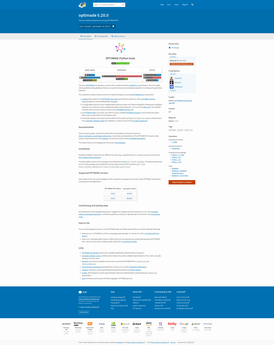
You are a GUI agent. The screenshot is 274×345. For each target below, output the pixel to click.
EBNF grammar (149, 99)
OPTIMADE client (90, 113)
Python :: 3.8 (176, 157)
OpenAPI (85, 261)
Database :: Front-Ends (180, 175)
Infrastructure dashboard (141, 300)
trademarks (119, 342)
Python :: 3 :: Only (178, 155)
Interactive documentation (91, 267)
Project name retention (118, 306)
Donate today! (84, 312)
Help (162, 4)
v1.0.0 (113, 193)
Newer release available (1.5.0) (182, 64)
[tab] (86, 36)
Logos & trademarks (139, 306)
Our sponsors (137, 308)
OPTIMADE (90, 85)
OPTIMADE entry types (110, 99)
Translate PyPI (159, 303)
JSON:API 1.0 (133, 85)
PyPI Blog (136, 297)
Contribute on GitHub (162, 300)
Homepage (175, 48)
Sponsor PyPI (159, 306)
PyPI (124, 162)
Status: (88, 307)
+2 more (173, 90)
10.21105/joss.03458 (129, 241)
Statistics (136, 303)
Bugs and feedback (161, 297)
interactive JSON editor (137, 267)
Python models (135, 270)
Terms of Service (182, 297)
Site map (173, 342)
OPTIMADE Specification (90, 253)
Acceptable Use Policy (184, 308)
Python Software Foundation (88, 299)
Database (175, 168)
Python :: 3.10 (176, 162)
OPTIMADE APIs (138, 95)
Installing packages (117, 297)
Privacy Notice (181, 306)
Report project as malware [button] (182, 182)
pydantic (85, 99)
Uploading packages (117, 300)
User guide (114, 303)
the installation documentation (90, 157)
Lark (142, 99)
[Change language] (192, 4)
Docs (169, 4)
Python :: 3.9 (176, 160)
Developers (176, 148)
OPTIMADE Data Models (136, 138)
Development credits (161, 308)
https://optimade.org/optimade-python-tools (95, 136)
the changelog (120, 143)
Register (185, 4)
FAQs (112, 308)
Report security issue (183, 300)
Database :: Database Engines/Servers (179, 172)
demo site (146, 107)
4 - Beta (174, 142)
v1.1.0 (113, 198)
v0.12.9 (129, 193)
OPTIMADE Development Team (180, 101)
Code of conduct (182, 303)
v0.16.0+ (129, 198)
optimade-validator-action (95, 121)
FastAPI (84, 273)
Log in (176, 4)
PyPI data (172, 57)
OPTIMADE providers (133, 113)
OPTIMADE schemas (123, 110)
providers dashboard (139, 121)
